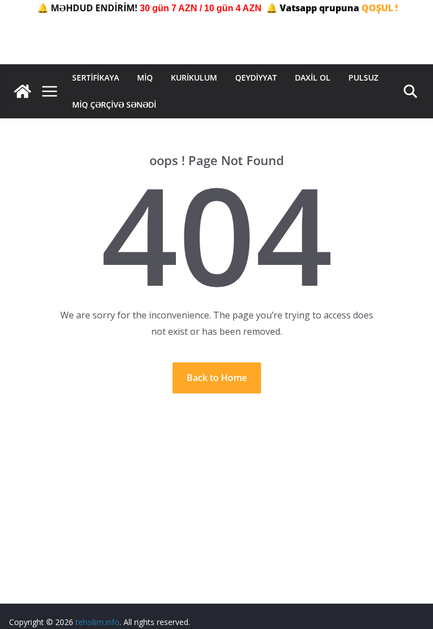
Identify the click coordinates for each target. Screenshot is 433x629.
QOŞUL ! (379, 8)
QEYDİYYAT (256, 77)
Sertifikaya (95, 77)
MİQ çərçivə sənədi (114, 104)
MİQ (145, 77)
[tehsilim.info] (22, 91)
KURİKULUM (194, 77)
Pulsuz (363, 77)
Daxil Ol (312, 77)
